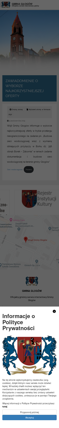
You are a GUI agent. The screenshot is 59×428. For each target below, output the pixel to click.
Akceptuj (29, 417)
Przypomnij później (29, 412)
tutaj (4, 406)
